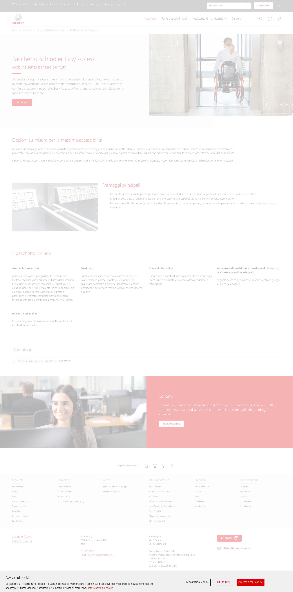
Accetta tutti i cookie (250, 582)
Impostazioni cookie (197, 582)
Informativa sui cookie (100, 588)
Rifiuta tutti (223, 582)
